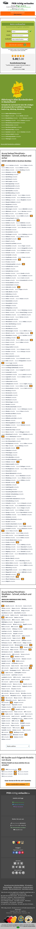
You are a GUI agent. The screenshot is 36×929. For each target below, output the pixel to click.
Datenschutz (9, 912)
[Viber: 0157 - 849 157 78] (14, 806)
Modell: (8, 35)
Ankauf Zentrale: (15, 823)
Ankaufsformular (19, 829)
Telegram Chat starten (19, 804)
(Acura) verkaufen (11, 769)
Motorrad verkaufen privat (15, 889)
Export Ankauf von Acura (27, 889)
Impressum (24, 912)
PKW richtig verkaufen (23, 3)
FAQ (29, 912)
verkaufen (10, 606)
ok (18, 927)
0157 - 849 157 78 (21, 6)
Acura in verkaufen (11, 113)
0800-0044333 (23, 823)
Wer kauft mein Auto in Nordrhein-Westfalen (14, 885)
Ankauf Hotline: (14, 825)
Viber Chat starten (19, 806)
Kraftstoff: (8, 39)
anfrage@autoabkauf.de (25, 7)
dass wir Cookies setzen (29, 926)
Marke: (9, 31)
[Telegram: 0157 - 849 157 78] (13, 804)
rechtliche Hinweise (17, 912)
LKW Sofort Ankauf (17, 887)
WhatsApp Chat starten (19, 802)
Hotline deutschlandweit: (18, 13)
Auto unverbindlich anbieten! (16, 784)
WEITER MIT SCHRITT (17, 45)
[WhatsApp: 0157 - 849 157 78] (16, 6)
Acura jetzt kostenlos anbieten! (10, 144)
